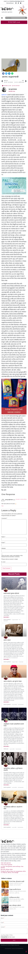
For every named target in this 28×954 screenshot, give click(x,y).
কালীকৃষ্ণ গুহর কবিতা (14, 897)
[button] (10, 3)
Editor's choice (6, 878)
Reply (2, 506)
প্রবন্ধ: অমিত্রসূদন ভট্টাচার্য (15, 905)
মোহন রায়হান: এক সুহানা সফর (13, 681)
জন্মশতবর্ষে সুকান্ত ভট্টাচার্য (11, 593)
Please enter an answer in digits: (9, 559)
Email (3, 542)
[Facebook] (16, 3)
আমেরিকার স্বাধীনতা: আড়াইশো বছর (13, 808)
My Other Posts (12, 91)
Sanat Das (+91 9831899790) (17, 948)
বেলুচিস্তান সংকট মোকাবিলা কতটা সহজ (14, 725)
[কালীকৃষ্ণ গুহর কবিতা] (5, 900)
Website (3, 548)
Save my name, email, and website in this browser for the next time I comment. (12, 556)
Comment (4, 518)
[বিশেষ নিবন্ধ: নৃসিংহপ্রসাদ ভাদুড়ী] (5, 884)
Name (3, 536)
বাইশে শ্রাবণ (7, 640)
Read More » (6, 617)
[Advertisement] (14, 39)
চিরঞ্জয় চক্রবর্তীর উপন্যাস (15, 889)
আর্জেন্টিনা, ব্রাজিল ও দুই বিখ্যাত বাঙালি (13, 769)
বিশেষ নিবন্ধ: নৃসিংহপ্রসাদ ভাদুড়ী (16, 881)
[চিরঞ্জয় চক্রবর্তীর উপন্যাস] (5, 892)
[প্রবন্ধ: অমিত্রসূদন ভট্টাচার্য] (5, 908)
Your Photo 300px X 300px (7, 935)
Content (2, 927)
